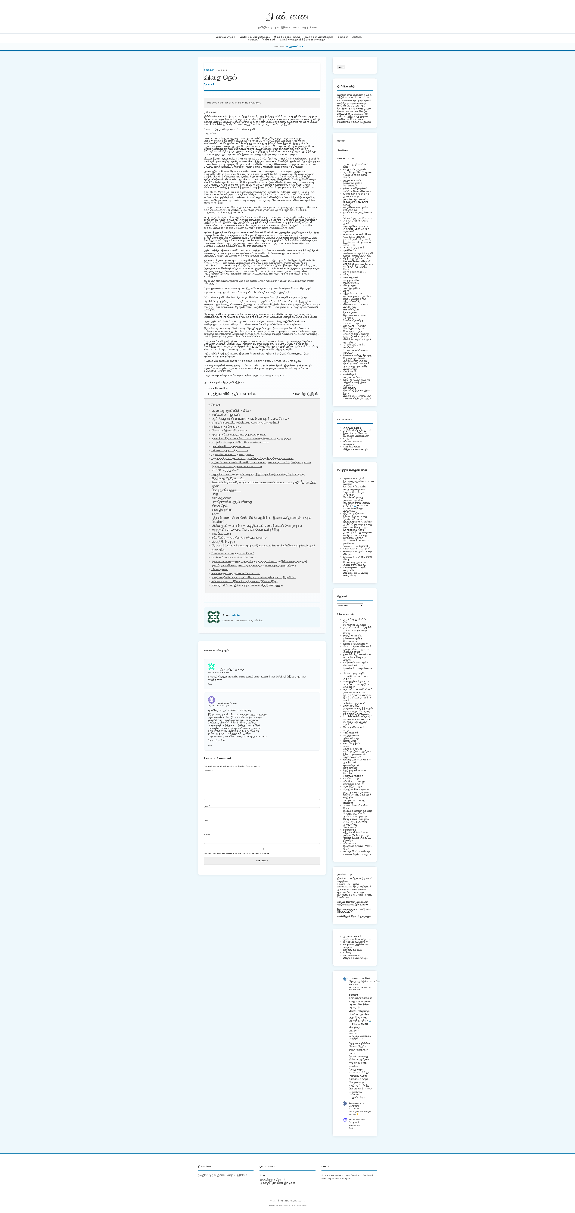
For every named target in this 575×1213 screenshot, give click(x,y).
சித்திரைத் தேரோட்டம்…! (228, 478)
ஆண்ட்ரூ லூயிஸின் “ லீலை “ (231, 411)
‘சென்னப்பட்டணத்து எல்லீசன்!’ (232, 554)
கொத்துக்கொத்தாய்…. (226, 490)
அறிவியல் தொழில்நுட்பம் (255, 37)
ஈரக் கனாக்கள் (221, 498)
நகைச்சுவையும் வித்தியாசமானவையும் (302, 39)
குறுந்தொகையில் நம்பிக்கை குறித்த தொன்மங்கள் (245, 423)
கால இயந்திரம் (305, 394)
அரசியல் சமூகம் (225, 37)
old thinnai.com (357, 113)
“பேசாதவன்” (219, 569)
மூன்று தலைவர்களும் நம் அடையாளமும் (238, 435)
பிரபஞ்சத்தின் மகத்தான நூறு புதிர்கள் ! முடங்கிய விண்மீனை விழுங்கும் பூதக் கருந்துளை (357, 338)
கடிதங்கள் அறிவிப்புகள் (319, 37)
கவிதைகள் (269, 39)
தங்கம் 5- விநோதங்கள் (226, 427)
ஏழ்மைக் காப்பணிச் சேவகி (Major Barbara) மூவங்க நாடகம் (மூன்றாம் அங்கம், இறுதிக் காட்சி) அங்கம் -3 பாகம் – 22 (261, 464)
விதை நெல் (349, 285)
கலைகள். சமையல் (352, 441)
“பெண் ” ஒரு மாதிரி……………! (229, 451)
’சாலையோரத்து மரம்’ (225, 470)
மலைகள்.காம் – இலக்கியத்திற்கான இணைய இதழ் (244, 581)
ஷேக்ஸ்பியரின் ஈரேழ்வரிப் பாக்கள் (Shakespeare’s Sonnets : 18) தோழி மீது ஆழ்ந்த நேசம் (358, 265)
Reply (210, 684)
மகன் (215, 514)
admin (211, 84)
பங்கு (214, 494)
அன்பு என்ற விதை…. (354, 565)
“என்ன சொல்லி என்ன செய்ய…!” (233, 558)
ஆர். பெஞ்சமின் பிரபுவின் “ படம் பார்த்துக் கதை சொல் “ (250, 419)
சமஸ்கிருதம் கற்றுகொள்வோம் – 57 (235, 574)
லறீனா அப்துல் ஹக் (228, 669)
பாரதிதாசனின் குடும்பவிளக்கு (231, 394)
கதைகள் (343, 37)
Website (207, 834)
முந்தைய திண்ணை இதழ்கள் (277, 1183)
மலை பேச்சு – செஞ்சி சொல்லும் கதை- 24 (239, 538)
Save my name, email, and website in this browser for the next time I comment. (236, 853)
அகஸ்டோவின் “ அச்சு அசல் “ (232, 454)
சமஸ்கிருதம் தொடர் (272, 1180)
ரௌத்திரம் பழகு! (223, 542)
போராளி (363, 546)
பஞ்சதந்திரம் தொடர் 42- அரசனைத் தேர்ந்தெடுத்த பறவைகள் (252, 458)
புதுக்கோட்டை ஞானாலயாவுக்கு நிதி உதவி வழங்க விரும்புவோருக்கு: (258, 474)
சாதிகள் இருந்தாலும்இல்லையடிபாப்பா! (358, 480)
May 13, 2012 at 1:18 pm (218, 705)
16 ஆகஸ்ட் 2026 (294, 46)
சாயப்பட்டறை (221, 534)
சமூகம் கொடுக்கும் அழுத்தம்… (353, 510)
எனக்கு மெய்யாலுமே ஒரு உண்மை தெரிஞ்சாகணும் (247, 585)
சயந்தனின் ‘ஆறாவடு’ (225, 415)
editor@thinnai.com (344, 100)
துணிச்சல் (348, 543)
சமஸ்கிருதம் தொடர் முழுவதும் (354, 916)
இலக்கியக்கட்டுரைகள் (287, 37)
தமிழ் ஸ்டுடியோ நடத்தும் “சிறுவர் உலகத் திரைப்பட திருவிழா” (253, 577)
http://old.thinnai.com (345, 904)
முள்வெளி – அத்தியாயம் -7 (230, 447)
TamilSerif (348, 911)
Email (206, 820)
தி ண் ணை (288, 15)
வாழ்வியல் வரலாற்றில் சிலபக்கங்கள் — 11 (240, 443)
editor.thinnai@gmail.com (356, 103)
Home (262, 1175)
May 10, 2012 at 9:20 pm (218, 672)
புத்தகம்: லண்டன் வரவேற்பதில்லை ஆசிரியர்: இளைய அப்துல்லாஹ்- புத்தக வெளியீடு (357, 297)
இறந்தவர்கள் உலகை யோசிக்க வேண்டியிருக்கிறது (245, 530)
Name (207, 805)
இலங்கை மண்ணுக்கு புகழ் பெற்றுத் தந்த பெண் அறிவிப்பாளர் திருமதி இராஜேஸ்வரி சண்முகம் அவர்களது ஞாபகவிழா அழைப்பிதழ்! (259, 563)
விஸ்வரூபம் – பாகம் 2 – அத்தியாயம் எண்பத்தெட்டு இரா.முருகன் (256, 526)
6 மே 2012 (255, 103)
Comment (208, 770)
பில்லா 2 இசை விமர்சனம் (229, 431)
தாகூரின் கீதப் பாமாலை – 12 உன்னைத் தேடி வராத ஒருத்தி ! (251, 439)
